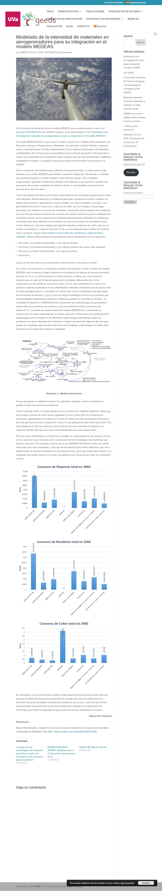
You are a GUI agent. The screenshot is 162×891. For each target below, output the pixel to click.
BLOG (69, 26)
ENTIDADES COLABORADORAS (103, 19)
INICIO (50, 11)
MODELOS (133, 19)
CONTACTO (83, 26)
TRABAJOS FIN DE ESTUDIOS (124, 11)
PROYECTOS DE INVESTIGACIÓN (64, 19)
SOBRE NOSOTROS (68, 11)
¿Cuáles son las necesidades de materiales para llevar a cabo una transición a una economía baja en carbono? (29, 753)
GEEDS (24, 52)
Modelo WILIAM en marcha (92, 747)
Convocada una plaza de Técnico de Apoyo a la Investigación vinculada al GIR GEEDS (134, 85)
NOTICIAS (50, 52)
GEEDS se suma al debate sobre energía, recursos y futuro (135, 117)
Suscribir (131, 172)
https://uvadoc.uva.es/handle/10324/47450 (75, 731)
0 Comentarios (64, 52)
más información (127, 883)
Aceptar (146, 883)
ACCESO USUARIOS (113, 3)
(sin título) (129, 72)
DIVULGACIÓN (54, 26)
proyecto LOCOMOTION (28, 132)
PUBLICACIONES (95, 11)
